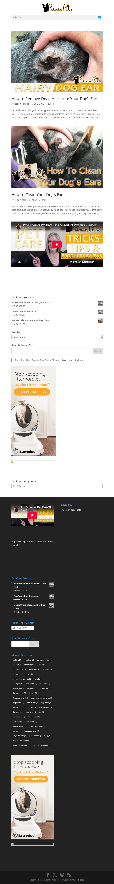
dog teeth (18, 712)
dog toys (31, 712)
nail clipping (36, 726)
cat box (17, 664)
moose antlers (20, 726)
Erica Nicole (20, 199)
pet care (17, 731)
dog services (45, 707)
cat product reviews (22, 679)
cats (37, 679)
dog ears (47, 688)
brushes (29, 660)
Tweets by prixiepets (70, 509)
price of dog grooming (39, 735)
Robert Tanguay (22, 103)
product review (21, 740)
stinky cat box (45, 745)
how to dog (34, 717)
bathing (17, 660)
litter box (18, 721)
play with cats (19, 735)
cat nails (17, 674)
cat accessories (44, 660)
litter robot (31, 721)
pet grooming (32, 731)
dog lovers (32, 702)
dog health (18, 702)
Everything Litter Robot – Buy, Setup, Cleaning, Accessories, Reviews (49, 360)
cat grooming (19, 669)
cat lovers (47, 669)
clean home (31, 683)
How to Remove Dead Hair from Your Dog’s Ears (54, 98)
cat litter (34, 669)
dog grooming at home (41, 698)
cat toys (17, 683)
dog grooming (20, 698)
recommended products (24, 745)
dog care (18, 688)
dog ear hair (33, 688)
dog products (19, 707)
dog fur (33, 693)
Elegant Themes (50, 879)
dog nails (46, 702)
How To (50, 103)
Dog (44, 199)
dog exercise (19, 693)
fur (41, 712)
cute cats (45, 683)
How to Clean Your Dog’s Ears (37, 194)
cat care (29, 664)
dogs (32, 707)
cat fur (42, 664)
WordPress (78, 879)
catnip (29, 674)
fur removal (19, 717)
